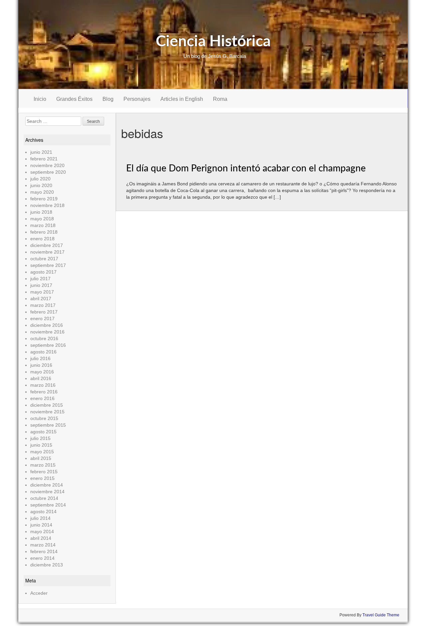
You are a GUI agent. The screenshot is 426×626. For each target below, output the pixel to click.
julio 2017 (40, 278)
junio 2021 (41, 152)
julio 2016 (40, 358)
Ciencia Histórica (213, 41)
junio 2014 (41, 524)
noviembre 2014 (47, 491)
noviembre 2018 (47, 205)
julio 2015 (40, 438)
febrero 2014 (44, 551)
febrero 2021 (44, 158)
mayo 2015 (42, 451)
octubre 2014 (44, 498)
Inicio (40, 99)
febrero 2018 (44, 232)
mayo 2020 (42, 192)
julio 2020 (40, 178)
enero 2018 (42, 238)
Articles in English (181, 99)
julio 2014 (40, 518)
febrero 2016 (44, 391)
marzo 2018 (43, 225)
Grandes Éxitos (74, 99)
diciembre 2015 (46, 405)
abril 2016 (40, 378)
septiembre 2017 (48, 265)
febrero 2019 (44, 198)
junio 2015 (41, 445)
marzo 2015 (43, 465)
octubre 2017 (44, 258)
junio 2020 (41, 185)
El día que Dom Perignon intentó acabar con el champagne (246, 168)
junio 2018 (41, 212)
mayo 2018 (42, 218)
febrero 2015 (44, 471)
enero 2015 (42, 478)
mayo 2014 (42, 531)
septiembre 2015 (48, 425)
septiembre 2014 (48, 505)
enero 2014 (42, 558)
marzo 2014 (43, 544)
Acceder (39, 593)
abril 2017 (40, 298)
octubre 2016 (44, 338)
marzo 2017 (43, 305)
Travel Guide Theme (380, 615)
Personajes (136, 99)
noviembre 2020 (47, 165)
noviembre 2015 (47, 411)
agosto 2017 (43, 272)
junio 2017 (41, 285)
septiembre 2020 (48, 172)
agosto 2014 (43, 511)
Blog (108, 99)
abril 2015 (40, 458)
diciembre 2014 (46, 485)
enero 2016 (42, 398)
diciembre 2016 (46, 325)
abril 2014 (40, 538)
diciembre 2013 (46, 564)
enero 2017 (42, 318)
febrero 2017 (44, 311)
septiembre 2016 (48, 345)
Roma (220, 99)
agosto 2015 (43, 431)
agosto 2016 (43, 351)
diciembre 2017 (46, 245)
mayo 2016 (42, 371)
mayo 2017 (42, 292)
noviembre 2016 (47, 331)
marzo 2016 (43, 385)
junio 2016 (41, 365)
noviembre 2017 (47, 252)
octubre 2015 (44, 418)
